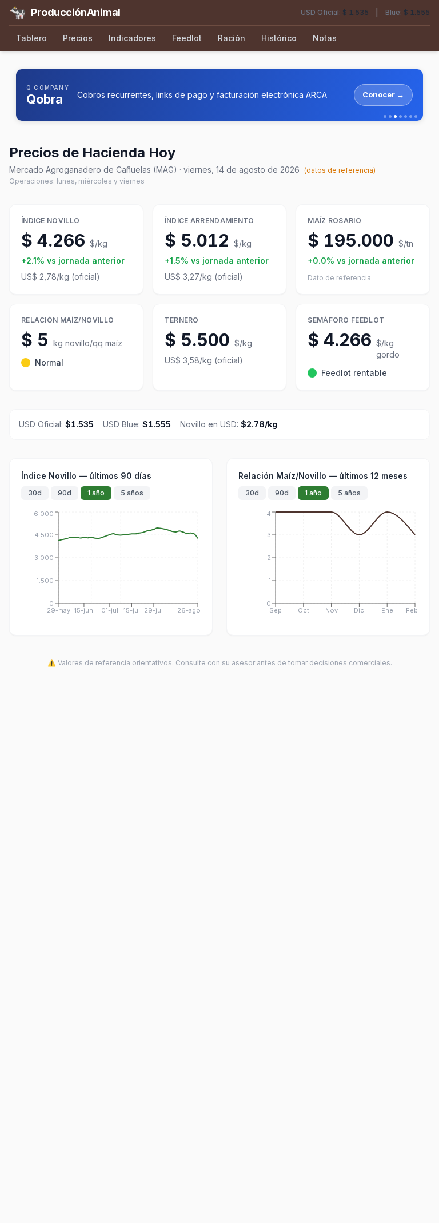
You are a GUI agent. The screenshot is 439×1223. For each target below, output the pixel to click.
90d (64, 493)
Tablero (31, 38)
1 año (96, 493)
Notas (325, 38)
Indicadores (132, 38)
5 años (132, 493)
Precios (78, 38)
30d (35, 493)
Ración (231, 38)
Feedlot (187, 38)
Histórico (279, 38)
